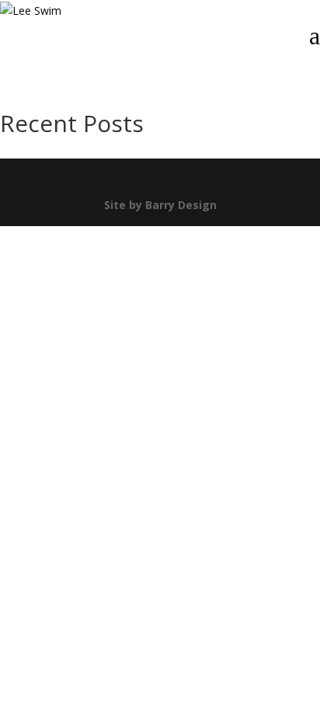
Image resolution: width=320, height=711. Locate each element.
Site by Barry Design (160, 204)
